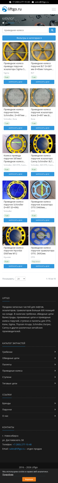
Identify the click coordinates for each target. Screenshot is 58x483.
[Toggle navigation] (53, 9)
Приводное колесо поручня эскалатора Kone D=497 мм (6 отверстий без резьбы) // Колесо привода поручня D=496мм (42, 112)
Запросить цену (15, 82)
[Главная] (3, 23)
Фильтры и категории (29, 37)
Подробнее (7, 474)
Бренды (6, 403)
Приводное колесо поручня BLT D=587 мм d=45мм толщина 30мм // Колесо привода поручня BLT (42, 66)
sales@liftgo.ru (42, 2)
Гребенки (7, 351)
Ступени (6, 377)
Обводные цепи (10, 358)
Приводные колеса (12, 370)
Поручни (7, 409)
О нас (5, 415)
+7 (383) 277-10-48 (21, 2)
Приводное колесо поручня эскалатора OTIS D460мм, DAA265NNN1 (42, 204)
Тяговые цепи (9, 383)
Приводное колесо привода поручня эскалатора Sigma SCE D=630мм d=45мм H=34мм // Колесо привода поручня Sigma (15, 66)
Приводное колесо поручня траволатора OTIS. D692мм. (42, 250)
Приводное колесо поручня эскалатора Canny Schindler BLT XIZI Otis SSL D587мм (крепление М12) (42, 158)
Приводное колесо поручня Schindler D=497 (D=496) (13, 204)
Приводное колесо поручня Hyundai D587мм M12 (13, 250)
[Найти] (52, 30)
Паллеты (7, 364)
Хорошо (29, 479)
